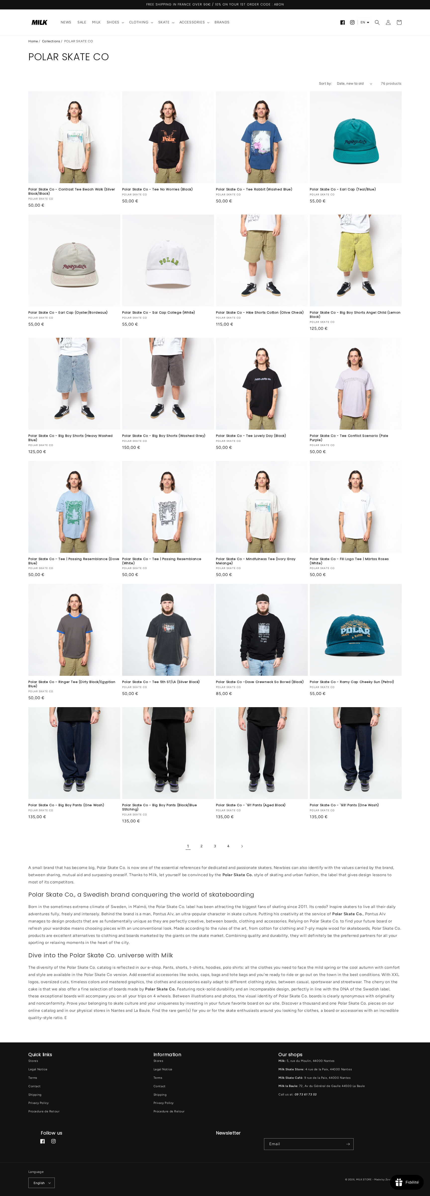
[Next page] (241, 846)
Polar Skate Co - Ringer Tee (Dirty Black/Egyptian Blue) (71, 684)
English (39, 1183)
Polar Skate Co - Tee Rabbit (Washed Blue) (254, 189)
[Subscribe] (347, 1144)
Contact (34, 1086)
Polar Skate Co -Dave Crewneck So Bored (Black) (260, 682)
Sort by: (325, 83)
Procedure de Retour (43, 1111)
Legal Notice (37, 1069)
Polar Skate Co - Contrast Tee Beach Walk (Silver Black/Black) (71, 191)
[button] (115, 22)
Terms (32, 1078)
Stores (33, 1061)
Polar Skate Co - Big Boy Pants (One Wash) (66, 805)
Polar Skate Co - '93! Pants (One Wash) (344, 805)
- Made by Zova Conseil (387, 1179)
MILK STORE (364, 1179)
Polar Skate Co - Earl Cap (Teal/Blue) (343, 189)
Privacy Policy (38, 1103)
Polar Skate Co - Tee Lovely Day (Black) (251, 436)
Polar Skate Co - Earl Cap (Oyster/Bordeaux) (68, 313)
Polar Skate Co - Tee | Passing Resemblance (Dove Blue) (73, 561)
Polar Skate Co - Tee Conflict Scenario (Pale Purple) (349, 438)
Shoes (113, 22)
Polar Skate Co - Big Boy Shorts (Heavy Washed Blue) (70, 438)
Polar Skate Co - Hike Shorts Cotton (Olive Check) (260, 313)
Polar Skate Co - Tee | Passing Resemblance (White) (161, 561)
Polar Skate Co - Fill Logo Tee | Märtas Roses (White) (349, 561)
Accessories (192, 22)
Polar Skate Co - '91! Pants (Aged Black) (251, 805)
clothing (139, 22)
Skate (164, 22)
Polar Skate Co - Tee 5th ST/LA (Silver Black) (161, 682)
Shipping (35, 1094)
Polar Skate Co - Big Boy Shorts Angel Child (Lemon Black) (355, 315)
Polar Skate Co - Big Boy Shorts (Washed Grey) (164, 436)
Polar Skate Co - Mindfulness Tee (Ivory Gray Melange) (255, 561)
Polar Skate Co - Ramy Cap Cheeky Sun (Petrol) (352, 682)
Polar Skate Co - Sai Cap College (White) (158, 313)
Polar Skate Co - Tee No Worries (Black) (157, 189)
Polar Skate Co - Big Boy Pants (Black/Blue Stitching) (159, 807)
